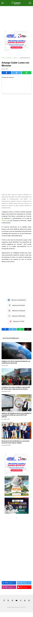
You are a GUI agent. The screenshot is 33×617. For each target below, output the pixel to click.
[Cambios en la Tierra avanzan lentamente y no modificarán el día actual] (16, 350)
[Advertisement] (16, 112)
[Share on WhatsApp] (26, 72)
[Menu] (3, 3)
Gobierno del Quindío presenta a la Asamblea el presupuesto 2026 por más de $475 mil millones (16, 415)
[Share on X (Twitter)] (16, 72)
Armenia (4, 220)
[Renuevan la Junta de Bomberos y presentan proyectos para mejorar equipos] (16, 430)
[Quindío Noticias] (16, 3)
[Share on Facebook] (6, 72)
